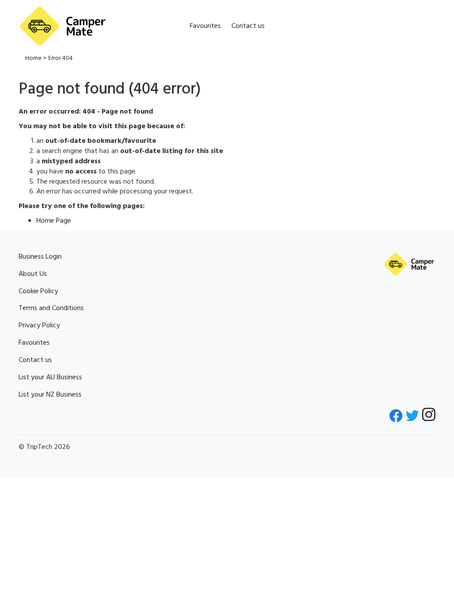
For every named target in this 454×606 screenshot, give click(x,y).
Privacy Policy (39, 325)
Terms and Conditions (51, 308)
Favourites (205, 26)
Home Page (53, 221)
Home (33, 58)
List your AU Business (50, 377)
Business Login (40, 257)
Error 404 (60, 58)
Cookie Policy (38, 291)
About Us (33, 274)
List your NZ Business (50, 395)
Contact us (248, 26)
